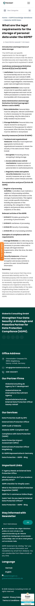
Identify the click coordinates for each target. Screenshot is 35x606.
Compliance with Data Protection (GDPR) (16, 435)
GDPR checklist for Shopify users (15, 484)
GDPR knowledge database (20, 18)
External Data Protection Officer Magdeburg (15, 448)
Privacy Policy (15, 597)
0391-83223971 (12, 372)
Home (4, 18)
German (8, 568)
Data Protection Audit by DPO (14, 418)
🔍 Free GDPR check (2, 251)
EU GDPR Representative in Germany (17, 453)
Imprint (6, 597)
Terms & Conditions (11, 600)
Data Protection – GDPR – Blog (15, 457)
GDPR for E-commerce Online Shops (17, 494)
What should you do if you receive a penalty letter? (17, 478)
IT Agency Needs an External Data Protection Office (16, 472)
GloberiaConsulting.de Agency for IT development (17, 385)
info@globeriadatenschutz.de (18, 367)
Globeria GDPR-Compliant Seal (15, 430)
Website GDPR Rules (12, 20)
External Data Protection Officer (15, 422)
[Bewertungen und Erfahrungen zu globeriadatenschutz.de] (17, 577)
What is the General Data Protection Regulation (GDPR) (17, 489)
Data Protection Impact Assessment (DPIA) (12, 441)
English (8, 572)
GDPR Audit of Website (11, 426)
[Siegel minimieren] (33, 595)
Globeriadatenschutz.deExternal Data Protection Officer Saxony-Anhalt (19, 402)
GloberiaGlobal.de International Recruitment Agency (16, 393)
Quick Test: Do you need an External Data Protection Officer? (17, 499)
